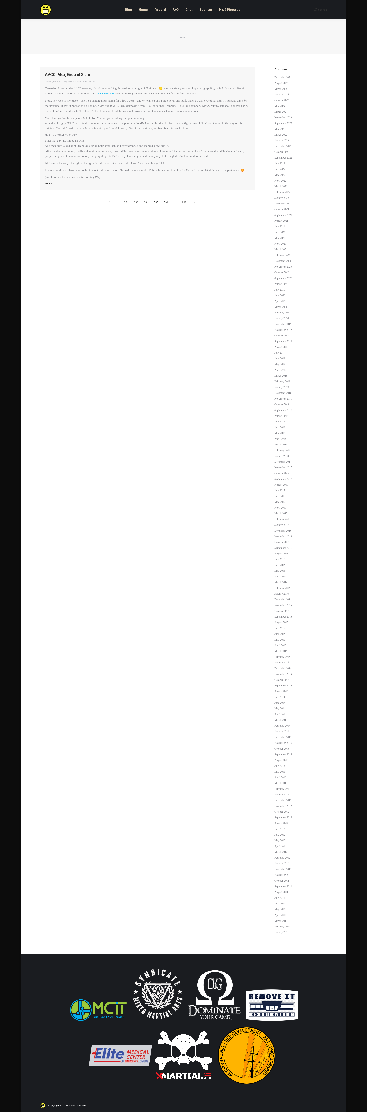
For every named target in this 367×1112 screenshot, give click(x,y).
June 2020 (279, 295)
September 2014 (283, 685)
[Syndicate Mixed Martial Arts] (158, 1021)
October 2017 (281, 473)
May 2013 (279, 771)
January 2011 (281, 932)
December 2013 (282, 737)
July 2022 (279, 163)
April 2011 (280, 915)
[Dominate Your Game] (214, 1021)
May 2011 (279, 909)
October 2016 (281, 542)
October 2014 (281, 679)
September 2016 (283, 547)
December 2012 (282, 800)
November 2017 (283, 467)
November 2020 (283, 266)
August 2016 (281, 553)
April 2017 (280, 507)
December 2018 (282, 393)
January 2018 (281, 456)
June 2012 (279, 834)
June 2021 (279, 232)
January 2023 (281, 140)
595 (136, 202)
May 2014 (279, 708)
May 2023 (279, 129)
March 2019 (280, 375)
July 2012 (279, 829)
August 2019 (281, 347)
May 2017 (279, 502)
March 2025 (280, 88)
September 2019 (283, 341)
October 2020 (281, 272)
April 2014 (280, 714)
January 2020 (281, 318)
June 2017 (279, 496)
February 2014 (282, 725)
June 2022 (279, 169)
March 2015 (280, 651)
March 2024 (280, 111)
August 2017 (281, 484)
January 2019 (281, 387)
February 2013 (282, 788)
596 (146, 202)
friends (48, 81)
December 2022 (282, 146)
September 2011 (283, 886)
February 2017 (282, 519)
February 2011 (282, 926)
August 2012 (281, 823)
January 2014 (281, 731)
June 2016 (279, 565)
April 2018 (280, 438)
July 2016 (279, 559)
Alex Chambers (105, 93)
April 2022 (280, 180)
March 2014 (280, 720)
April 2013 (280, 777)
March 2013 (280, 783)
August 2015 (281, 622)
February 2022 (282, 192)
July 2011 (279, 898)
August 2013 (281, 760)
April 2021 (280, 243)
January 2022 (281, 197)
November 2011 (283, 875)
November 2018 (283, 398)
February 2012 (282, 857)
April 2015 (280, 645)
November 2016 (283, 536)
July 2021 (279, 226)
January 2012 (281, 863)
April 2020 (280, 301)
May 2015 (279, 639)
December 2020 (282, 261)
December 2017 (282, 461)
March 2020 (280, 307)
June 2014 (279, 702)
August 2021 (281, 220)
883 (184, 202)
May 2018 (279, 433)
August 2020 (281, 284)
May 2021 (279, 238)
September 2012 (283, 817)
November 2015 (283, 605)
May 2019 (279, 364)
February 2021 (282, 255)
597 (156, 202)
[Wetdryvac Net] (246, 1086)
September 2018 (283, 410)
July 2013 (279, 766)
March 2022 (280, 186)
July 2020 (279, 289)
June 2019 (279, 358)
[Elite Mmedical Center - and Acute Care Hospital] (120, 1086)
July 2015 (279, 628)
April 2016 (280, 576)
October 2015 (281, 611)
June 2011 (279, 903)
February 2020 (282, 312)
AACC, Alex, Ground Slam (67, 74)
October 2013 (281, 748)
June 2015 (279, 634)
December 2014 (282, 668)
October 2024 (281, 100)
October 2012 (281, 811)
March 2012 (280, 852)
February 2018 (282, 450)
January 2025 (281, 94)
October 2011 (281, 880)
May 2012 (279, 840)
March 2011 (280, 920)
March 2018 (280, 444)
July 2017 (279, 490)
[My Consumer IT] (98, 1021)
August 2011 (281, 892)
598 (166, 202)
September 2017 (283, 479)
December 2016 (282, 530)
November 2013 (283, 743)
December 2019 (282, 324)
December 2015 (282, 599)
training (57, 81)
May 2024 (279, 106)
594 (126, 202)
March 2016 (280, 582)
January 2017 (281, 525)
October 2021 (281, 209)
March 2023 (280, 134)
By (71, 81)
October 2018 (281, 404)
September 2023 (283, 123)
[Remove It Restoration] (271, 1021)
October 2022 (281, 152)
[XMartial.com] (183, 1086)
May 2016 (279, 570)
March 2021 (280, 249)
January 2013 (281, 794)
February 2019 (282, 381)
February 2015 (282, 657)
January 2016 (281, 593)
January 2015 (281, 662)
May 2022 (279, 175)
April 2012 (280, 846)
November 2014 (283, 674)
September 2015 (283, 616)
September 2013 (283, 754)
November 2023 (283, 117)
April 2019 (280, 370)
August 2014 (281, 691)
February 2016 (282, 588)
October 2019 (281, 335)
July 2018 (279, 421)
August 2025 (281, 83)
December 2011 (282, 869)
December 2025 (282, 77)
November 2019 (283, 329)
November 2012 (283, 806)
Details (48, 183)
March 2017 (280, 513)
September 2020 (283, 278)
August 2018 (281, 416)
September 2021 (283, 215)
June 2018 (279, 427)
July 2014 (279, 697)
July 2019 (279, 352)
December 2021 (282, 203)
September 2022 (283, 157)
